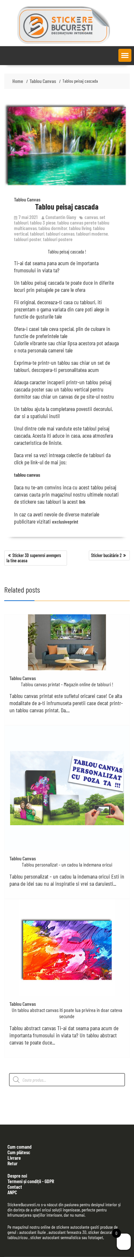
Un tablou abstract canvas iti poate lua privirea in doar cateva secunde (67, 1013)
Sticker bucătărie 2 (106, 555)
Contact (14, 1186)
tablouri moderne (92, 233)
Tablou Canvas (27, 199)
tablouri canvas (60, 233)
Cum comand (19, 1146)
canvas (91, 217)
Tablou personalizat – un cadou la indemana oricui (67, 864)
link (82, 502)
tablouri (37, 233)
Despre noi (17, 1175)
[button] (124, 55)
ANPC (12, 1192)
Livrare (14, 1158)
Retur (12, 1163)
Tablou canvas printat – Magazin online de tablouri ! (67, 684)
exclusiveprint (65, 521)
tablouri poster (27, 239)
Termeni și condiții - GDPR (30, 1181)
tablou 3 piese (43, 222)
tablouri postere (58, 239)
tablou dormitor (52, 228)
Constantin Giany (61, 217)
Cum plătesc (18, 1152)
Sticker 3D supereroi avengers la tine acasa (34, 558)
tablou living (80, 228)
